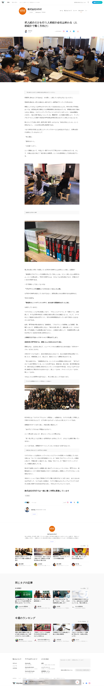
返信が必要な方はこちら (67, 670)
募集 (86, 10)
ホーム (61, 10)
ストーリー (81, 10)
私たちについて (68, 10)
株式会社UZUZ (35, 9)
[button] (17, 659)
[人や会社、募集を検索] (88, 2)
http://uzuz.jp (38, 12)
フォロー (31, 12)
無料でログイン (97, 2)
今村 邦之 (30, 30)
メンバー (75, 10)
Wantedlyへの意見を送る (82, 670)
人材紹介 (28, 495)
